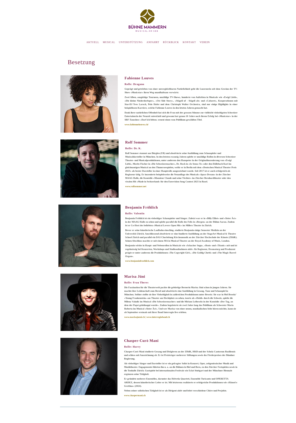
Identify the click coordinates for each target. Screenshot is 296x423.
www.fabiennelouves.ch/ (136, 124)
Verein (205, 42)
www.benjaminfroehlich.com (139, 260)
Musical (109, 42)
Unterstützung (131, 42)
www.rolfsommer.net (135, 186)
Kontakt (189, 42)
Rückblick (171, 42)
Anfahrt (152, 42)
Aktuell (92, 42)
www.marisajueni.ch (134, 317)
